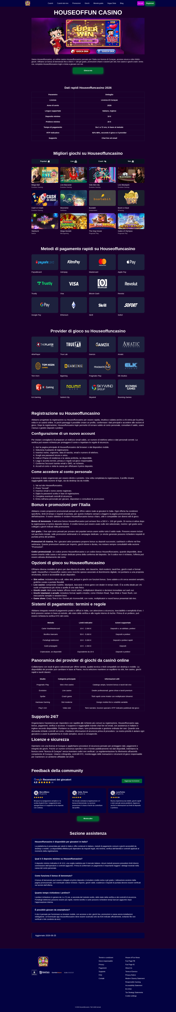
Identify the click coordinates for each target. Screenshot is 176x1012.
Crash (100, 161)
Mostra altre (88, 818)
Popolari (43, 161)
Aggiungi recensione (131, 781)
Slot (129, 161)
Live (72, 161)
